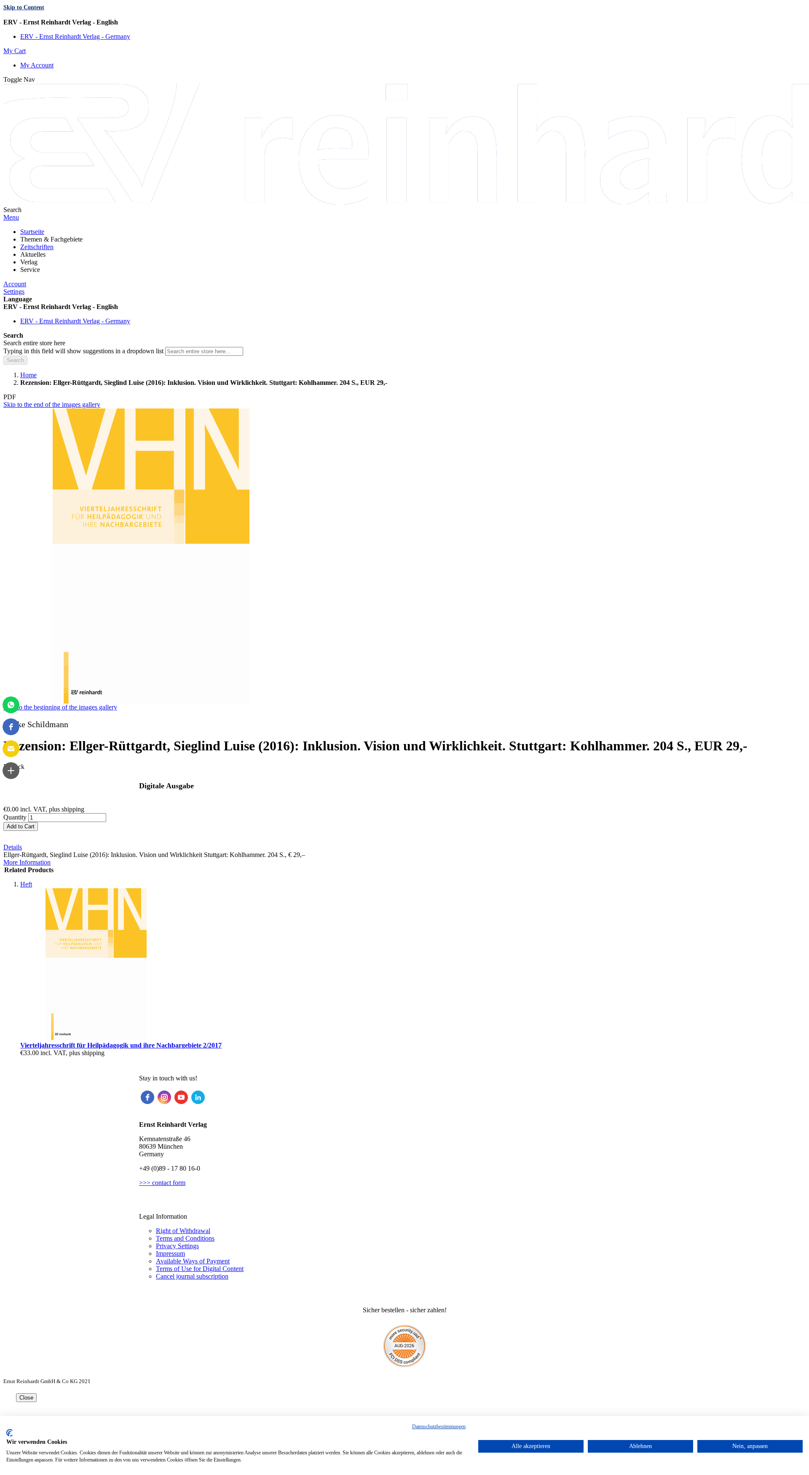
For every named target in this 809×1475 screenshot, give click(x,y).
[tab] (404, 847)
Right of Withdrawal (183, 1230)
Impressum (170, 1253)
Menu (11, 217)
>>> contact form (162, 1182)
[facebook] (147, 1097)
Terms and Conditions (185, 1238)
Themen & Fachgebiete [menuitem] (51, 239)
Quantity (15, 817)
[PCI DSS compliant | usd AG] (404, 1364)
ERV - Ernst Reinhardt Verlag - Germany (75, 36)
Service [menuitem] (30, 269)
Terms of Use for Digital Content (200, 1268)
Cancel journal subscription (192, 1276)
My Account (37, 65)
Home (28, 375)
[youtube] (181, 1097)
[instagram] (164, 1097)
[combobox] (204, 351)
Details (12, 847)
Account (14, 283)
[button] (404, 22)
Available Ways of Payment (193, 1261)
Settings (13, 291)
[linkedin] (198, 1097)
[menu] (404, 251)
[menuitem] (32, 231)
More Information (27, 862)
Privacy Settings (177, 1245)
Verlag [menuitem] (29, 262)
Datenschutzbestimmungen (439, 1426)
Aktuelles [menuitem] (33, 254)
